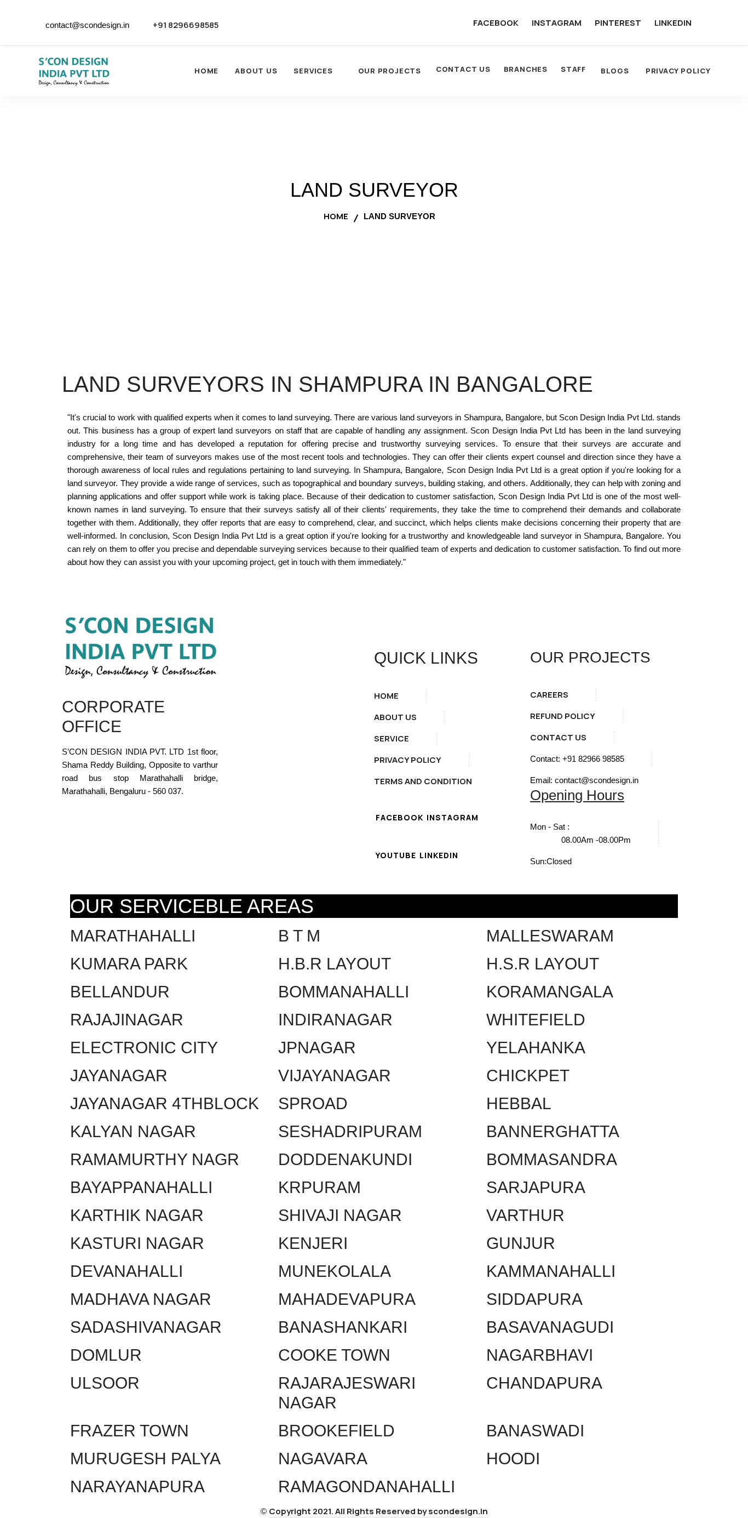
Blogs (615, 71)
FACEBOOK (496, 22)
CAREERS (549, 694)
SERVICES (313, 71)
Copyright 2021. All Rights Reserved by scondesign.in (378, 1511)
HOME (386, 695)
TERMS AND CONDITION (423, 781)
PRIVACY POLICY (407, 760)
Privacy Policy (678, 71)
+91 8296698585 (185, 25)
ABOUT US (395, 717)
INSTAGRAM (557, 22)
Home (206, 71)
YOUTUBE (396, 855)
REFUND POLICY (562, 716)
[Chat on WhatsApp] (711, 1451)
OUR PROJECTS (389, 71)
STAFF (573, 69)
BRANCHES (526, 69)
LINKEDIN (673, 22)
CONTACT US (463, 69)
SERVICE (391, 738)
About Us (256, 71)
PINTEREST (618, 22)
